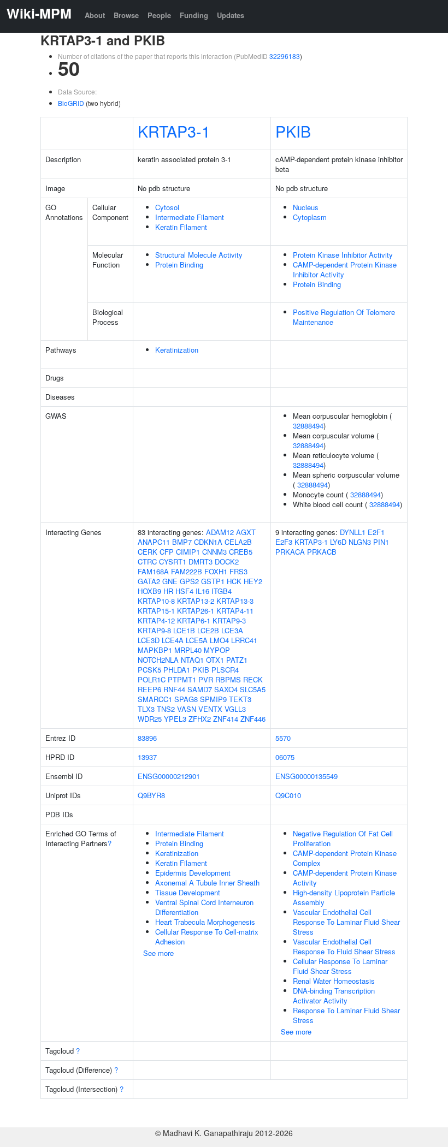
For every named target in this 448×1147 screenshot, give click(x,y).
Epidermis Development (193, 872)
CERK (147, 551)
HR (168, 591)
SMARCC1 (155, 699)
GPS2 (189, 581)
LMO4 (219, 640)
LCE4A (173, 640)
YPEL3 (175, 719)
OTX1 (215, 660)
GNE (170, 581)
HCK (234, 581)
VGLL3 (235, 709)
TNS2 (166, 709)
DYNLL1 (353, 532)
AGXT (246, 532)
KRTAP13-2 (195, 601)
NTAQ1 (192, 660)
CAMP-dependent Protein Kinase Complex (345, 858)
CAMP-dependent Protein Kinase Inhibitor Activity (345, 269)
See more (158, 953)
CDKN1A (208, 542)
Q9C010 (288, 795)
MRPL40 (188, 650)
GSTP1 (213, 581)
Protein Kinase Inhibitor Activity (343, 254)
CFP (167, 551)
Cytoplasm (310, 217)
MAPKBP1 (155, 650)
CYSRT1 (172, 561)
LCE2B (208, 630)
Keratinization (176, 349)
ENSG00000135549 (306, 776)
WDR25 (150, 719)
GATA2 (149, 581)
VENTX (210, 709)
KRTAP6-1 (193, 620)
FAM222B (186, 571)
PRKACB (322, 551)
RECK (253, 679)
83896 (147, 738)
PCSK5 (149, 669)
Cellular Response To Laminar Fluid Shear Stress (340, 966)
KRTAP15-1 (156, 610)
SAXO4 (226, 689)
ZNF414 (225, 719)
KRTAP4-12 (156, 620)
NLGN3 (360, 542)
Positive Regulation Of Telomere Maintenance (344, 317)
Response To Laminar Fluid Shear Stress (346, 1015)
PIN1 (381, 542)
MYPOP (217, 650)
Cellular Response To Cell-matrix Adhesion (206, 936)
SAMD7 (199, 689)
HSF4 (184, 591)
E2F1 (376, 532)
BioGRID (71, 103)
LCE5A (197, 640)
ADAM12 (220, 532)
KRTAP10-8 (156, 601)
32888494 (308, 425)
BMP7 (182, 542)
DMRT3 (200, 561)
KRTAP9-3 (229, 620)
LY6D (338, 542)
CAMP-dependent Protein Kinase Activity (345, 877)
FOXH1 (215, 571)
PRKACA (290, 551)
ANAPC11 (154, 542)
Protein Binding (179, 264)
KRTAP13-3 (235, 601)
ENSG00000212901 (169, 776)
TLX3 (146, 709)
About (95, 15)
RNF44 (174, 689)
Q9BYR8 (151, 795)
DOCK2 (227, 561)
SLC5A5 (253, 689)
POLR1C (152, 679)
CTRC (147, 561)
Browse (126, 15)
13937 (147, 757)
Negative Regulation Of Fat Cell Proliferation (343, 838)
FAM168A (153, 571)
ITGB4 (221, 591)
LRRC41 (244, 640)
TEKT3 (240, 699)
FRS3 (238, 571)
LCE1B (184, 630)
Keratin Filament (181, 227)
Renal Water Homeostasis (334, 981)
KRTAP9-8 (154, 630)
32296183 (284, 56)
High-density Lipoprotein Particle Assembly (344, 897)
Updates (230, 15)
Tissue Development (187, 892)
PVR (205, 679)
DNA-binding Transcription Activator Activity (334, 995)
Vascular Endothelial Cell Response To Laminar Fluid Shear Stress (346, 922)
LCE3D (149, 640)
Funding (194, 15)
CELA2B (238, 542)
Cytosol (167, 207)
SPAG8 (186, 699)
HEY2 (253, 581)
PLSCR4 (225, 669)
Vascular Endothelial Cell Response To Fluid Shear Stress (344, 946)
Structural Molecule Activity (199, 254)
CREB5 (240, 551)
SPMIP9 (213, 699)
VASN (186, 709)
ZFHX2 (199, 719)
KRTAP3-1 (174, 131)
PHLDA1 (176, 669)
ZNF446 (253, 719)
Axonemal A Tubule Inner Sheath (207, 882)
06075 (284, 757)
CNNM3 (214, 551)
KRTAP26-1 (195, 610)
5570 (283, 738)
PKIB (293, 131)
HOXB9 (149, 591)
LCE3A (232, 630)
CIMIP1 (188, 551)
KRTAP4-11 (235, 610)
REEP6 (149, 689)
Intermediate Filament (189, 217)
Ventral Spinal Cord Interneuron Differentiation (204, 907)
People (159, 15)
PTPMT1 (182, 679)
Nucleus (306, 207)
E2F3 (283, 542)
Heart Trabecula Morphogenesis (205, 922)
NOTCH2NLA (158, 660)
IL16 (202, 591)
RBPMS (228, 679)
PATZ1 (236, 660)
